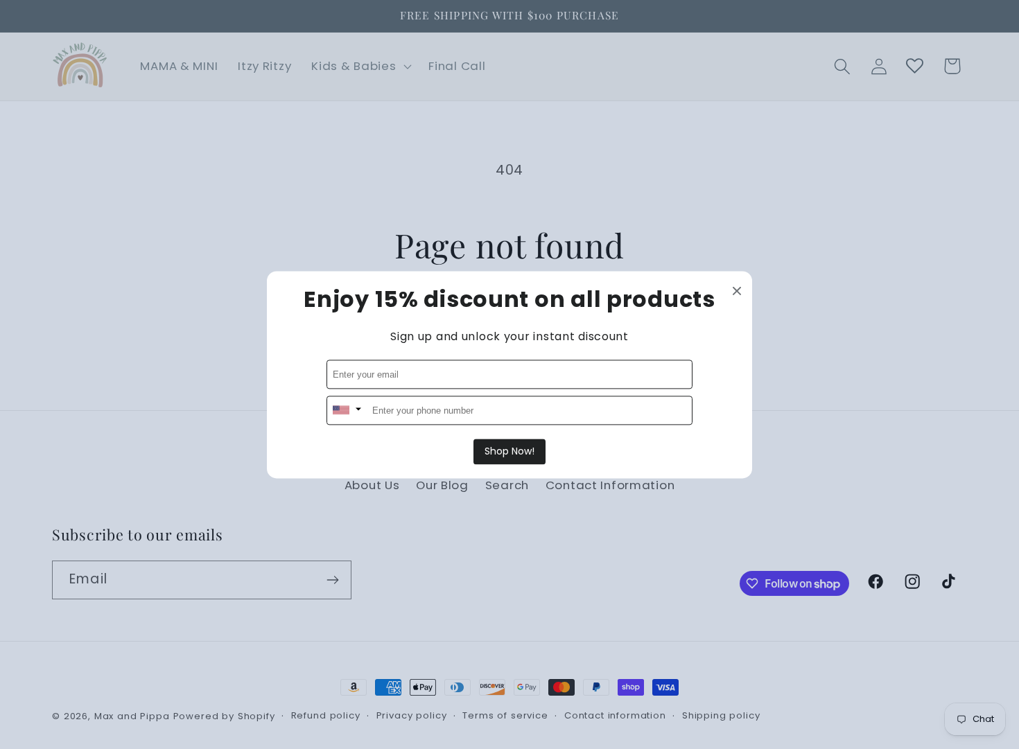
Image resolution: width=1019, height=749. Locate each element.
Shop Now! (509, 451)
